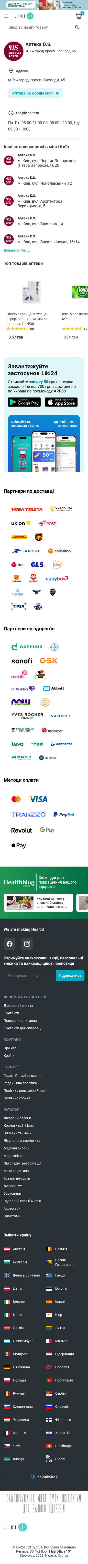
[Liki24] (15, 1527)
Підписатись (70, 975)
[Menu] (6, 16)
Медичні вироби (16, 1148)
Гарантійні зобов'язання (23, 1075)
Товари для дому (17, 1178)
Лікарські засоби (17, 1118)
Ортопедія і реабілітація (22, 1163)
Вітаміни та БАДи (18, 1133)
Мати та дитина (16, 1171)
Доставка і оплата (18, 1006)
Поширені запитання (20, 1021)
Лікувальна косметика (22, 1141)
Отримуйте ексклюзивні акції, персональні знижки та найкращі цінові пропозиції (43, 961)
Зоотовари (12, 1193)
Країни (9, 1056)
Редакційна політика (20, 1083)
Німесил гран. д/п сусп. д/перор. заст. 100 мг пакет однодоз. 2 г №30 (27, 319)
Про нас (10, 1048)
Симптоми (12, 1216)
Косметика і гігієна (19, 1126)
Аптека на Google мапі (33, 93)
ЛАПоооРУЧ (13, 1186)
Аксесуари (12, 1208)
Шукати (78, 27)
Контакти (11, 1013)
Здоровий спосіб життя (22, 1201)
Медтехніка (13, 1156)
